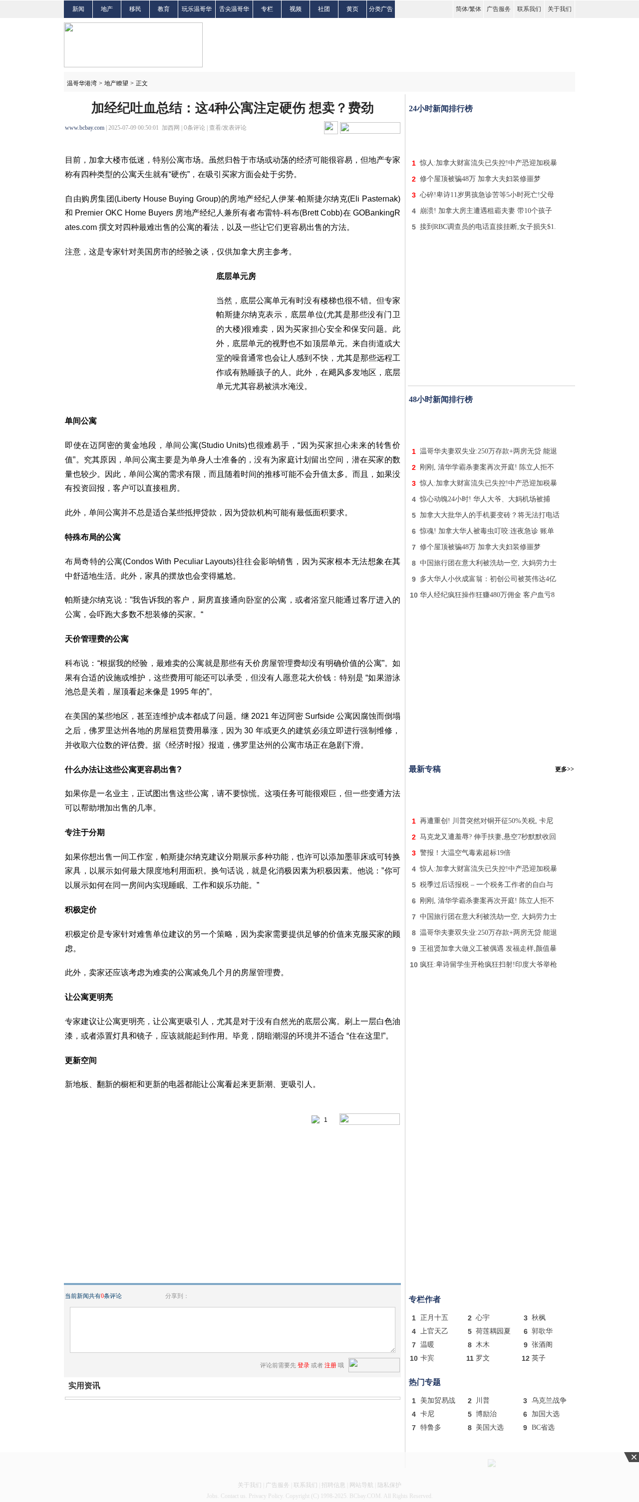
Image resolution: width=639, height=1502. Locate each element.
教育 (164, 8)
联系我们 (529, 8)
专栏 (267, 8)
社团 (324, 8)
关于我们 (560, 8)
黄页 (352, 8)
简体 (462, 8)
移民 (135, 8)
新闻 (78, 8)
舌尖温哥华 (234, 8)
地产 (107, 8)
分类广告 (381, 8)
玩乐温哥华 (197, 8)
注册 (330, 1365)
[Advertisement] (492, 133)
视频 (296, 8)
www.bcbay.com (84, 127)
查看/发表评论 (228, 127)
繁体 (475, 8)
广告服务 (499, 8)
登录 (304, 1365)
